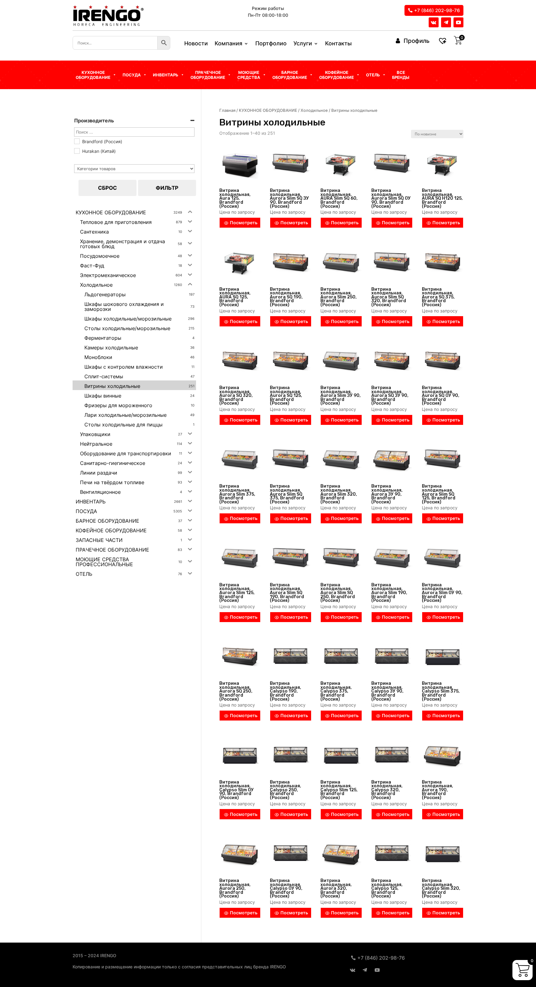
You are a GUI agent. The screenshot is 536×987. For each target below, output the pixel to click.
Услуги (302, 44)
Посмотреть (243, 222)
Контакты (338, 44)
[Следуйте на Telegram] (446, 22)
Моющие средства (248, 75)
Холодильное (314, 110)
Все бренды (400, 75)
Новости (196, 44)
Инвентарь (165, 74)
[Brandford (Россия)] (76, 141)
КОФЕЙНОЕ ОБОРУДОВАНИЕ (336, 75)
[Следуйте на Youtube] (458, 22)
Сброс (107, 188)
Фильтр (167, 188)
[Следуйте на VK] (434, 22)
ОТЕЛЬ (373, 74)
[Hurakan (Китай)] (76, 150)
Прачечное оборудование (207, 75)
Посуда (132, 74)
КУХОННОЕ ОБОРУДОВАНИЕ (268, 110)
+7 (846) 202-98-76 (437, 10)
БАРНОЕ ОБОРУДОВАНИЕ (289, 75)
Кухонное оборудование (93, 75)
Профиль (417, 40)
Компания (228, 44)
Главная (227, 110)
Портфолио (271, 44)
